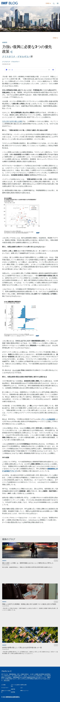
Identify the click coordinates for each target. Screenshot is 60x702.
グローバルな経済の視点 (15, 685)
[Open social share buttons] (11, 51)
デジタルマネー (4, 687)
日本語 (47, 3)
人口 (21, 687)
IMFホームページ (24, 690)
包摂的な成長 (23, 685)
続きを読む (7, 680)
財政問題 (13, 692)
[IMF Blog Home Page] (9, 3)
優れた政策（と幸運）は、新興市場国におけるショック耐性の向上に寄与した (27, 563)
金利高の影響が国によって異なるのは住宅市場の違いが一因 (22, 647)
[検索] (54, 3)
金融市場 (13, 689)
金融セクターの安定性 (6, 691)
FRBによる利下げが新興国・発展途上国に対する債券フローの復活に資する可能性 (29, 604)
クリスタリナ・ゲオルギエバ (10, 62)
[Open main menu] (58, 3)
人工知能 (3, 685)
